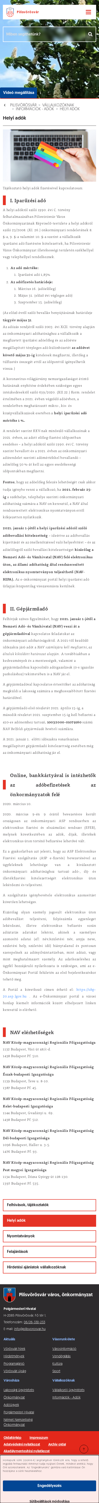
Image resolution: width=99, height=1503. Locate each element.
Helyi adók (70, 109)
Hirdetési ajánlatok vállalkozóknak (36, 1267)
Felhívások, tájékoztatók (28, 1205)
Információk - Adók (35, 109)
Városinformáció (64, 1349)
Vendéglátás (61, 1356)
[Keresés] (90, 34)
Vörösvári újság (15, 1371)
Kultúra (57, 1364)
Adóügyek (11, 1405)
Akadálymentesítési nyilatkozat (27, 1451)
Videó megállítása (18, 93)
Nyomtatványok (21, 1236)
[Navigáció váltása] (88, 12)
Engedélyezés (49, 1486)
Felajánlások (17, 1252)
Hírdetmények (14, 1356)
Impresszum (39, 1438)
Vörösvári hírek (14, 1349)
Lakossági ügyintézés (19, 1390)
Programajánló (14, 1364)
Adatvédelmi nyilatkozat (22, 1444)
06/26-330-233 (34, 1322)
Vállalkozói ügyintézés (68, 1390)
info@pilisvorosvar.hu (30, 1329)
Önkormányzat (14, 1397)
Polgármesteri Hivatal (19, 1412)
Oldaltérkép (12, 1438)
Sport (56, 1371)
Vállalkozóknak (58, 105)
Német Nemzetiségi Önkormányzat (18, 1422)
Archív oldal (57, 1444)
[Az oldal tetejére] (84, 1449)
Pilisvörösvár (23, 105)
